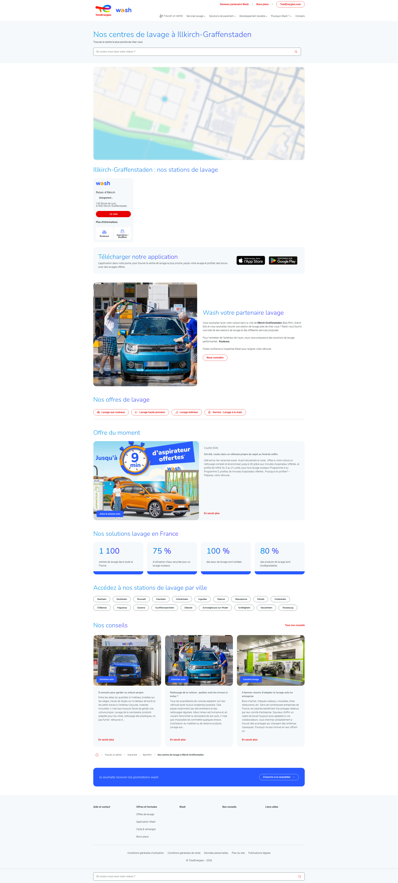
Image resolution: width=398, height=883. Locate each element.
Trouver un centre (113, 755)
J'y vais (113, 214)
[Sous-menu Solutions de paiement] (235, 16)
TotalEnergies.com (290, 4)
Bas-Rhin (147, 755)
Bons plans (262, 4)
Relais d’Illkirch (105, 192)
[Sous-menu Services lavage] (205, 16)
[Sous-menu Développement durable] (266, 16)
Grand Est (132, 755)
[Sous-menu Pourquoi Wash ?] (291, 16)
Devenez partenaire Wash (234, 4)
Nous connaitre (215, 357)
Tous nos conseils (295, 625)
